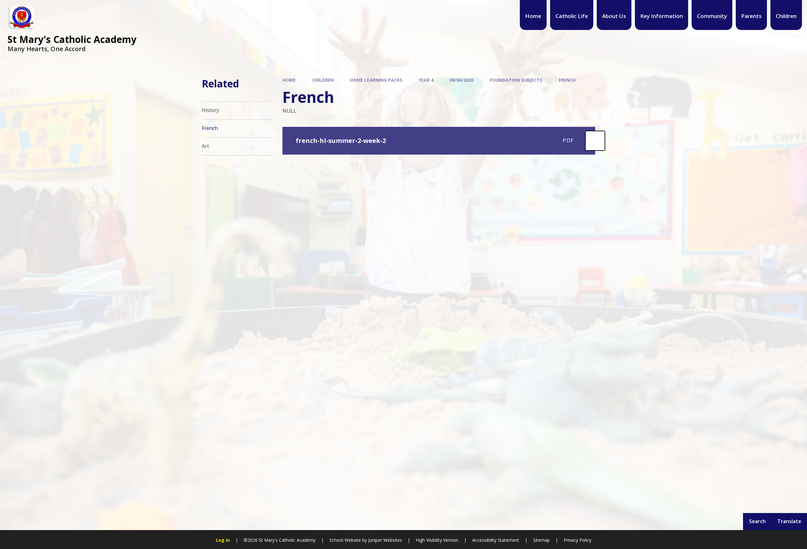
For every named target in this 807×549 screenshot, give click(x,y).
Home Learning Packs (376, 80)
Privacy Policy (577, 540)
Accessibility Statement (495, 540)
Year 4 (426, 80)
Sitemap (541, 540)
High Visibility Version (437, 540)
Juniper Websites (385, 540)
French (567, 80)
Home (289, 80)
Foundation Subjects (516, 80)
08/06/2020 (461, 80)
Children (323, 80)
